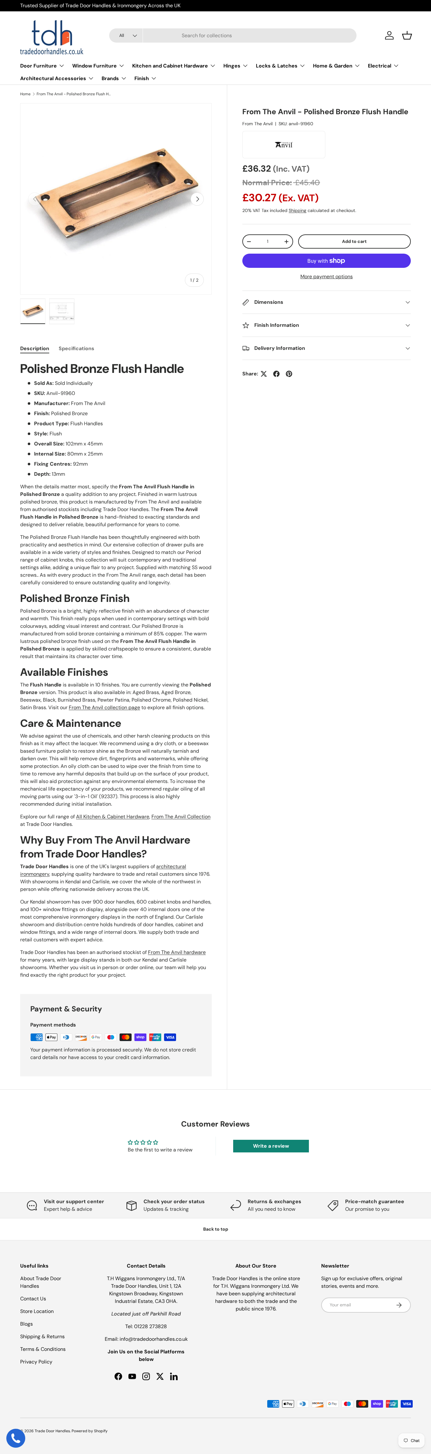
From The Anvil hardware (177, 952)
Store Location (37, 1311)
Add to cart (354, 241)
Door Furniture (38, 65)
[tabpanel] (116, 670)
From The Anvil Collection (180, 816)
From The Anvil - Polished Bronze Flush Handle (74, 94)
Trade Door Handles (52, 1430)
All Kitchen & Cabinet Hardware (112, 816)
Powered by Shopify (90, 1430)
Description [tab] (34, 348)
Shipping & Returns (42, 1336)
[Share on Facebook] (276, 374)
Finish (141, 78)
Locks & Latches (277, 65)
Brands (110, 78)
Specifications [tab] (76, 348)
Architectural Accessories (53, 78)
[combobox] (233, 35)
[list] (116, 198)
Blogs (26, 1324)
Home (25, 94)
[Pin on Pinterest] (289, 374)
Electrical (379, 65)
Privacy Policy (36, 1361)
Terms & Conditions (43, 1349)
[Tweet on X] (263, 374)
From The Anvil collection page (104, 707)
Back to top (215, 1229)
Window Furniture (94, 65)
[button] (407, 35)
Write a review (271, 1146)
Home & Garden (332, 65)
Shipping (297, 210)
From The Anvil (257, 124)
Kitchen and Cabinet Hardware (170, 65)
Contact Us (33, 1298)
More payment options (326, 276)
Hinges (231, 65)
